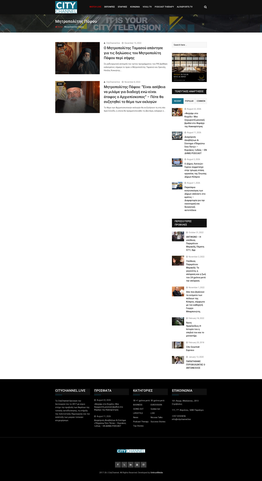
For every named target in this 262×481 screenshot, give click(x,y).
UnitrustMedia (157, 472)
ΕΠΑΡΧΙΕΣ (122, 7)
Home (60, 27)
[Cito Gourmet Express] (178, 345)
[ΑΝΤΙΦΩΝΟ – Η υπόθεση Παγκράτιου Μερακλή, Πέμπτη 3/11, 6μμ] (178, 236)
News (135, 417)
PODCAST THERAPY (164, 7)
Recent (177, 101)
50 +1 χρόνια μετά (141, 400)
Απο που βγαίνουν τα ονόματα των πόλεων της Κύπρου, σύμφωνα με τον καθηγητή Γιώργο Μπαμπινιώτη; (195, 302)
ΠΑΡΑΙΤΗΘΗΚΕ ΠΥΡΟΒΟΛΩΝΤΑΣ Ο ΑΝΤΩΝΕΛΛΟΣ (195, 364)
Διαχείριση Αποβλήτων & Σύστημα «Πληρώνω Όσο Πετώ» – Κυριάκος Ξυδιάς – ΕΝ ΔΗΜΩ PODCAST (110, 423)
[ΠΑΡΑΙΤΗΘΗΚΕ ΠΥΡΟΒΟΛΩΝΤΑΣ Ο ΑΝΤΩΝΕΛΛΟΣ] (178, 360)
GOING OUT (138, 409)
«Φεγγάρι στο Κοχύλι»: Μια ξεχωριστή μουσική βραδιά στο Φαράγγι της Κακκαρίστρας (194, 120)
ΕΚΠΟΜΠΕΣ (109, 7)
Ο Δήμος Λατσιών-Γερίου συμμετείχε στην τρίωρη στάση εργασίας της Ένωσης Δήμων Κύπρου (195, 170)
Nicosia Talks (157, 417)
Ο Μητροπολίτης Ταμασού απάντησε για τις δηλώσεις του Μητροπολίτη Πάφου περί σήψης (133, 53)
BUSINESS (137, 405)
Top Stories (138, 426)
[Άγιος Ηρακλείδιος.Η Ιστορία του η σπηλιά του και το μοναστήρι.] (178, 321)
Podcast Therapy (140, 421)
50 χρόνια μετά (157, 400)
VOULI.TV (147, 7)
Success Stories (158, 421)
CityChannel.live (113, 43)
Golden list (155, 409)
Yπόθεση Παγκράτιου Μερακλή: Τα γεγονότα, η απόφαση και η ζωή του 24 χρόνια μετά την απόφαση (196, 271)
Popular (189, 101)
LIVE (153, 413)
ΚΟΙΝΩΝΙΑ (135, 7)
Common (201, 101)
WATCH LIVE (95, 7)
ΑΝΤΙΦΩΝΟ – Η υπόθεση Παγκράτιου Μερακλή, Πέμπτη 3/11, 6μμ (195, 243)
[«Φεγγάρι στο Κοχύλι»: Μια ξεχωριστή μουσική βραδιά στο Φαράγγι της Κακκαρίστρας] (177, 112)
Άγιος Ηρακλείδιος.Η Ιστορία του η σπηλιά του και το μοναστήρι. (195, 329)
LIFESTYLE (138, 413)
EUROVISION (156, 405)
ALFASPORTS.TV (185, 7)
